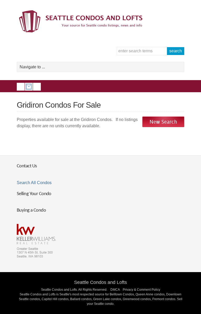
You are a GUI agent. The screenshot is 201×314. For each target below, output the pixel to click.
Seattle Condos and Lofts (100, 282)
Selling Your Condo (34, 193)
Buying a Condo (31, 210)
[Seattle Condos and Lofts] (82, 31)
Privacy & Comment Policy (141, 289)
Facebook (21, 87)
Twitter (37, 87)
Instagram (29, 87)
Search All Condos (34, 182)
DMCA (115, 289)
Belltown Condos (122, 294)
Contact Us (27, 166)
